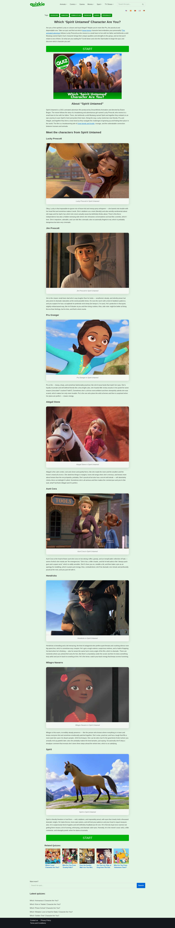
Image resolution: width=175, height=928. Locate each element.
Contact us (34, 920)
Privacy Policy (46, 920)
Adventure (54, 15)
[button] (66, 4)
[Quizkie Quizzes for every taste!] (37, 4)
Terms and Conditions (38, 923)
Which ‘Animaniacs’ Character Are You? (44, 900)
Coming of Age (76, 15)
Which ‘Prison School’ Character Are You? (45, 908)
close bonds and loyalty (86, 123)
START (87, 49)
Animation (64, 15)
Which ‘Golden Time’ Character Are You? (44, 915)
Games (82, 4)
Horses (96, 15)
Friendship (87, 15)
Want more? (34, 881)
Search (141, 885)
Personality (106, 15)
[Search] (143, 4)
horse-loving (86, 30)
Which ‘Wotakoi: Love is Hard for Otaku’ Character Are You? (51, 912)
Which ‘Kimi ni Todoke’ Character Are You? (45, 904)
